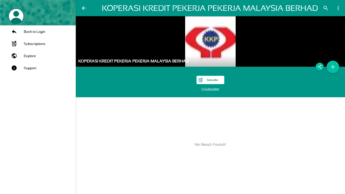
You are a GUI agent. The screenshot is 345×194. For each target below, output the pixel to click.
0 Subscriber (210, 89)
